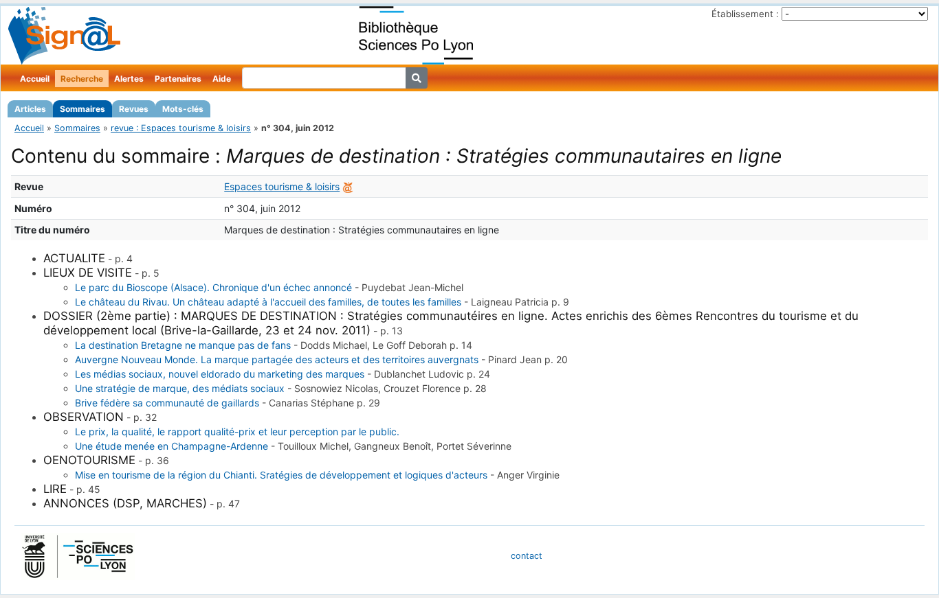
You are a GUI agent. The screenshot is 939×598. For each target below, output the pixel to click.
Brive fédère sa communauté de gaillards (167, 403)
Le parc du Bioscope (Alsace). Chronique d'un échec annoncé (213, 287)
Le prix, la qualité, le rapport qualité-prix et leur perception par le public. (237, 431)
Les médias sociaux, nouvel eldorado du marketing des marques (219, 374)
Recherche (81, 78)
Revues (133, 109)
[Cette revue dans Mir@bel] (347, 186)
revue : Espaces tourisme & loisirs (181, 128)
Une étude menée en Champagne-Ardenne (171, 446)
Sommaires (82, 109)
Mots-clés (182, 109)
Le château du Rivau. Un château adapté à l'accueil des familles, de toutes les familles (268, 302)
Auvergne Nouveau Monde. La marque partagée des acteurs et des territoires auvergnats (276, 359)
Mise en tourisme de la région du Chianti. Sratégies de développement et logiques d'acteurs (281, 475)
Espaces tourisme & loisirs (282, 186)
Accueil (34, 78)
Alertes (129, 78)
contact (526, 556)
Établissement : (745, 13)
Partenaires (178, 78)
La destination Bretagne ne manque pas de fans (183, 345)
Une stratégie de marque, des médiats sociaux (180, 388)
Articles (30, 109)
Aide (221, 78)
